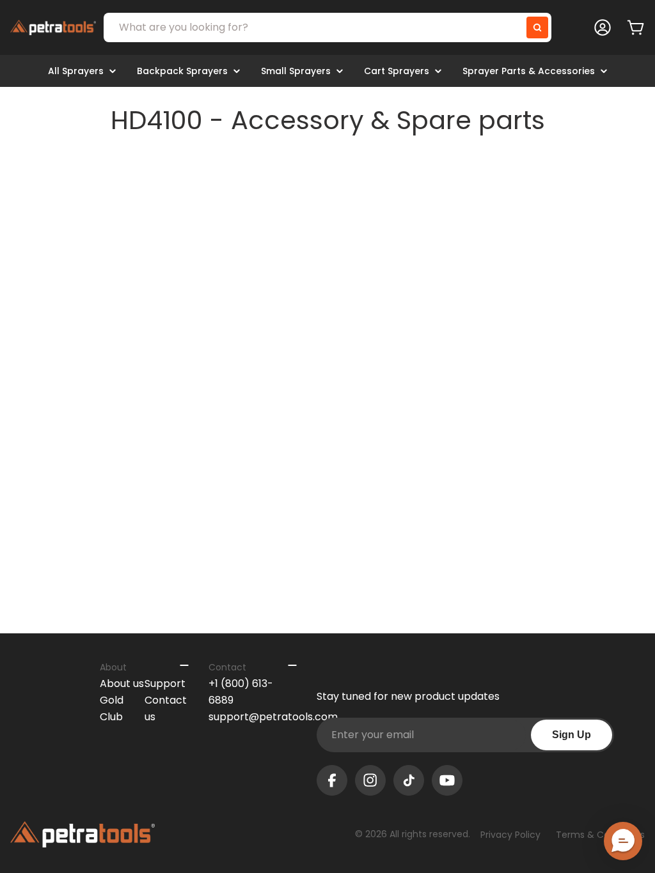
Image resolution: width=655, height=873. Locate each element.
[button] (623, 841)
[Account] (603, 27)
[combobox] (327, 27)
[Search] (537, 27)
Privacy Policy (510, 834)
